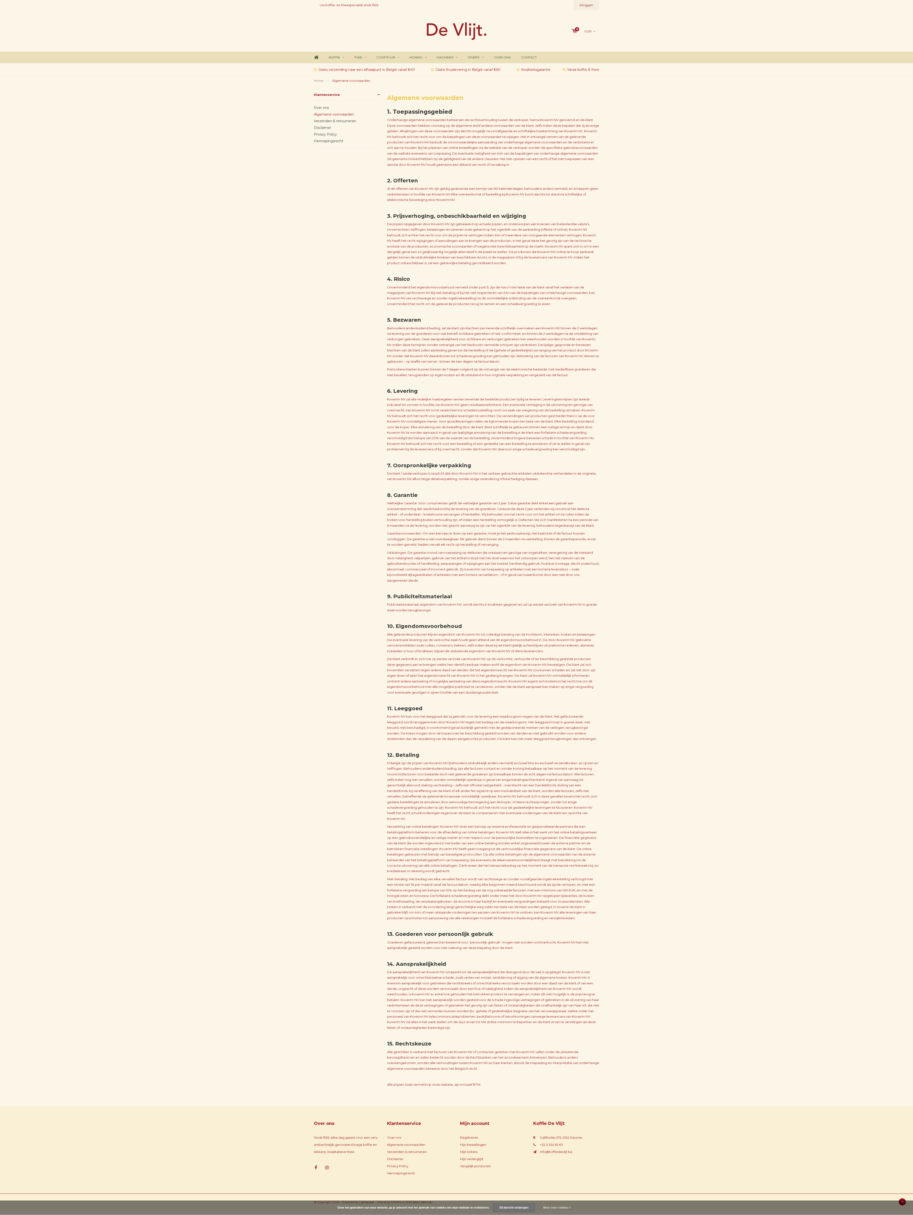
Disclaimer (322, 128)
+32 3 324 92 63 (551, 1145)
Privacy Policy (325, 134)
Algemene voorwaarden (351, 81)
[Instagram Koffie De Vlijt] (327, 1167)
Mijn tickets (468, 1152)
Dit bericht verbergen (514, 1207)
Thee (358, 57)
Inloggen (586, 5)
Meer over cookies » (557, 1207)
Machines (445, 57)
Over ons (502, 57)
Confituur (385, 57)
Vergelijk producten (475, 1166)
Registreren (469, 1137)
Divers (474, 57)
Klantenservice (327, 95)
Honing (416, 57)
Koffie (334, 57)
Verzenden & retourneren (335, 121)
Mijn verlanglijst (471, 1159)
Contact (529, 57)
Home (316, 57)
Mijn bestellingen (473, 1145)
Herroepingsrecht (328, 141)
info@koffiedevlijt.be (556, 1152)
